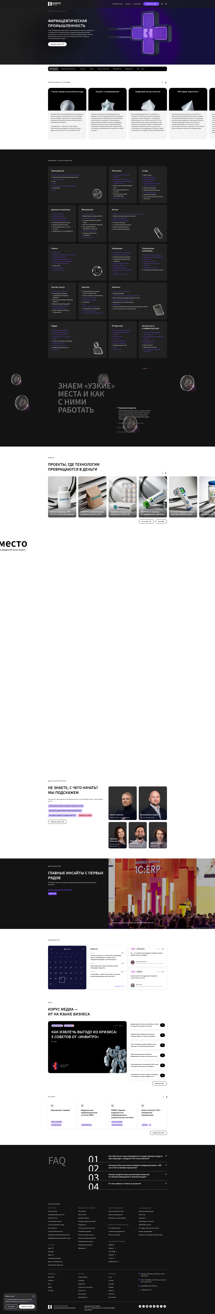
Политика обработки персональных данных (64, 1308)
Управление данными (84, 1231)
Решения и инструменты (68, 69)
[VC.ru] (161, 1306)
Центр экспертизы (103, 69)
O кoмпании (137, 4)
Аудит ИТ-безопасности (55, 1262)
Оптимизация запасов (54, 1221)
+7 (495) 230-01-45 (146, 1290)
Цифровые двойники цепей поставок (59, 1238)
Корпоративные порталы (86, 1235)
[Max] (164, 1306)
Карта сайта (112, 1297)
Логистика (142, 1215)
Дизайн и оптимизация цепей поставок (151, 1235)
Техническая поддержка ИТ (117, 1231)
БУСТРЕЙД (112, 1252)
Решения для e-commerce (146, 1221)
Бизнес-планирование (145, 1231)
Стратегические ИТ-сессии (56, 1225)
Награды (111, 1284)
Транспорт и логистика (85, 1287)
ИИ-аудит (51, 1252)
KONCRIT (111, 1255)
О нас (110, 1277)
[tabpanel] (162, 893)
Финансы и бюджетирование (87, 1238)
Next (165, 82)
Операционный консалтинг (56, 1215)
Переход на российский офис (117, 1218)
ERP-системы (82, 1215)
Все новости (119, 986)
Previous (162, 82)
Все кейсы (161, 521)
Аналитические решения (146, 1211)
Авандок (111, 1248)
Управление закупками (85, 1245)
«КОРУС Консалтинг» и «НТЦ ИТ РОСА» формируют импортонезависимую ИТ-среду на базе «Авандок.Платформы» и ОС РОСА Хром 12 (106, 957)
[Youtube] (147, 1306)
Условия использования (109, 1308)
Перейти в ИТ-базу (158, 1133)
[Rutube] (143, 1306)
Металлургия (82, 1294)
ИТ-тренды (53, 69)
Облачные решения (114, 1235)
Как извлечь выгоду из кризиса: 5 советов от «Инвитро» (84, 1034)
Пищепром (81, 1284)
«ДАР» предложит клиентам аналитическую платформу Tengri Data (104, 967)
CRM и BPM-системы (145, 1225)
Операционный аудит (54, 1258)
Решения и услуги (117, 4)
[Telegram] (140, 1306)
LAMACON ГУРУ (113, 1262)
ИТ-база (50, 1291)
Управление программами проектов (59, 1235)
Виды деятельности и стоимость (92, 1306)
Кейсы (92, 69)
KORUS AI (111, 1245)
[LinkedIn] (157, 1306)
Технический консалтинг (55, 1231)
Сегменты (83, 69)
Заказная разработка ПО (116, 1211)
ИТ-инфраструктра (114, 1228)
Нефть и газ (82, 1291)
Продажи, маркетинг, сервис (87, 1221)
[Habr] (150, 1306)
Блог (138, 69)
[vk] (154, 1306)
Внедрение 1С (82, 1225)
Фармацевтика (82, 1297)
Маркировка (82, 1248)
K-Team (111, 1258)
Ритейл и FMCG (82, 1277)
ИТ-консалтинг (52, 1211)
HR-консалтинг (52, 1228)
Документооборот (84, 1218)
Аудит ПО (51, 1255)
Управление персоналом (85, 1241)
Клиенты (128, 4)
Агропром (81, 1280)
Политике (31, 1302)
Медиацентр (129, 69)
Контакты (112, 1294)
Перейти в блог (159, 1083)
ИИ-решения (82, 1211)
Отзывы (111, 1280)
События (50, 1280)
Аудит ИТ (51, 1248)
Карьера (111, 1287)
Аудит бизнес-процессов (55, 1265)
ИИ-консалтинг (52, 1218)
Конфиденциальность (96, 1308)
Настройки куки (88, 1309)
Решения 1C (142, 1218)
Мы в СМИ (51, 1277)
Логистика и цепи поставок (86, 1228)
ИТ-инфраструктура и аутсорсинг (149, 1228)
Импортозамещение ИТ (116, 1215)
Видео (50, 1287)
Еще (142, 69)
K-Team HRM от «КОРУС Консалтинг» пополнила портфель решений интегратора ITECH (105, 975)
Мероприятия (117, 69)
